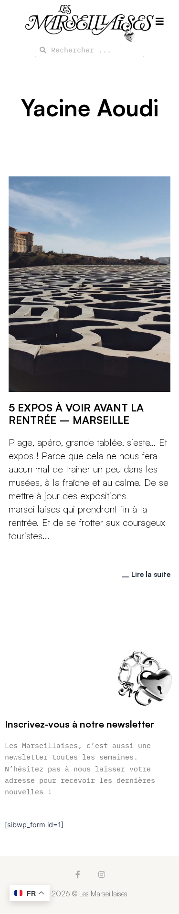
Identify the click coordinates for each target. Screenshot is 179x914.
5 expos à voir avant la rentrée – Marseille (76, 413)
